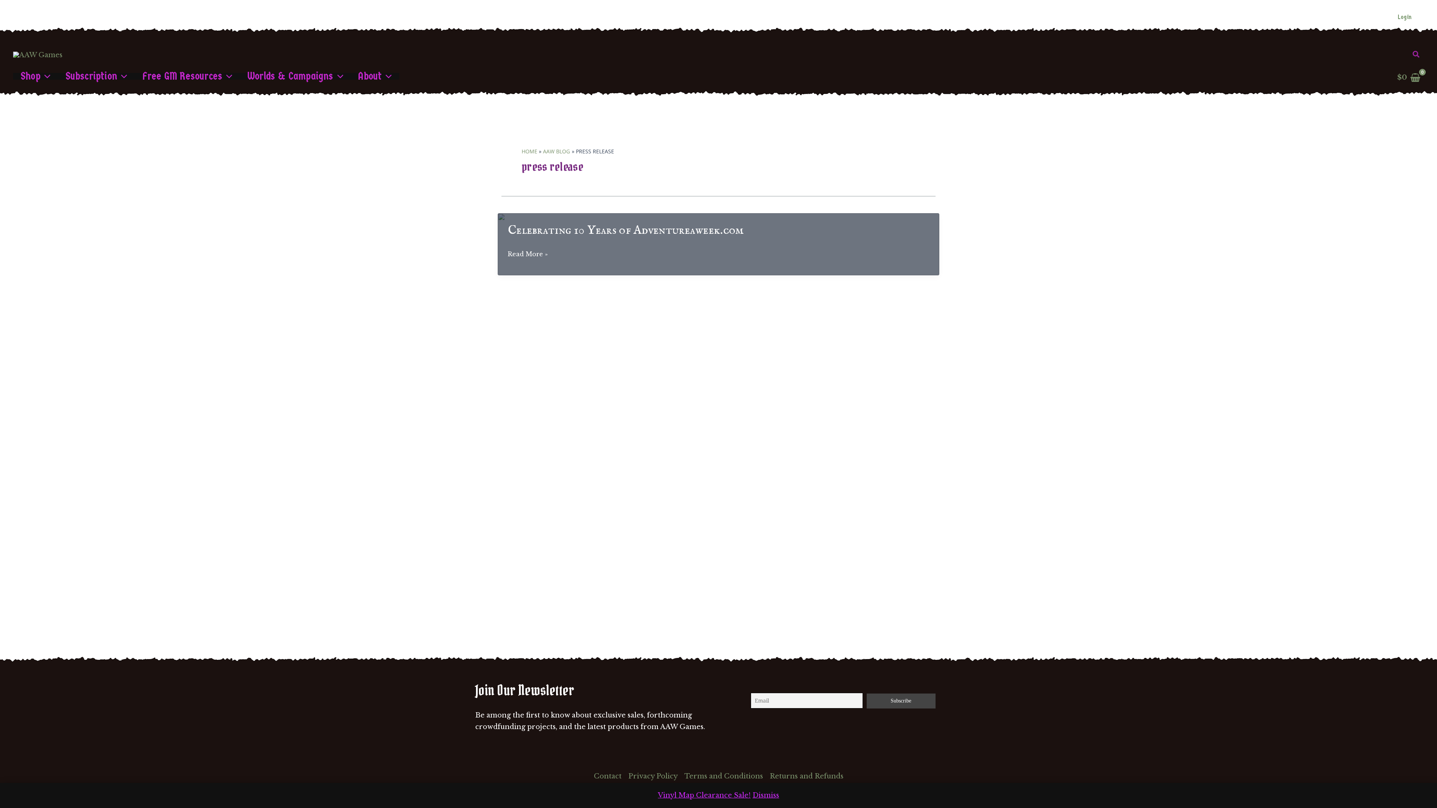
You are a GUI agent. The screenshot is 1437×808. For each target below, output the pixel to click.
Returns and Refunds (806, 776)
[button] (1416, 54)
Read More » (528, 254)
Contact (608, 776)
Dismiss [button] (766, 795)
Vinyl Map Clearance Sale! (704, 795)
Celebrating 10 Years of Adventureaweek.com (626, 230)
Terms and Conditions (723, 776)
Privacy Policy (653, 776)
